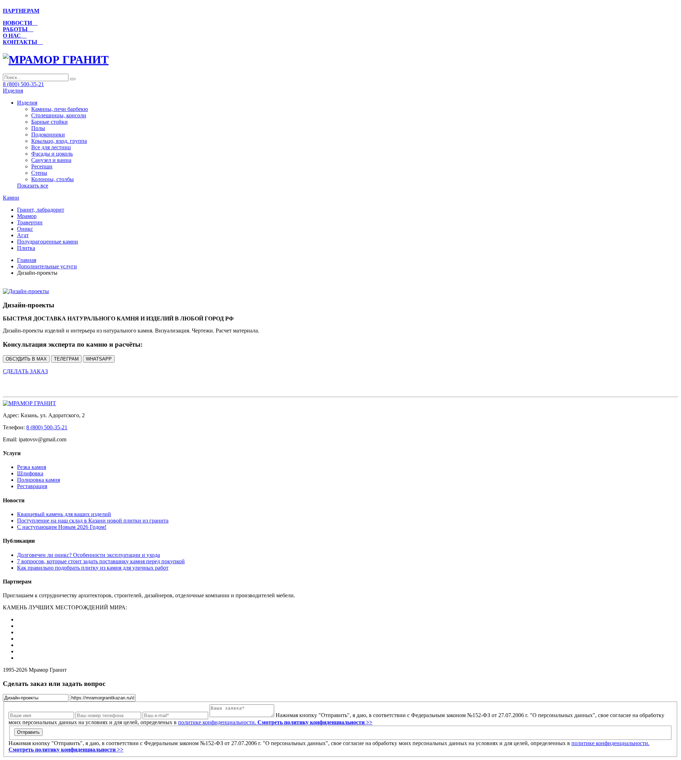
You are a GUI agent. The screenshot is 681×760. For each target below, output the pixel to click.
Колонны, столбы (52, 179)
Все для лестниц (51, 147)
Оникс (25, 229)
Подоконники (48, 135)
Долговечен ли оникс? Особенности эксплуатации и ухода (88, 555)
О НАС (15, 36)
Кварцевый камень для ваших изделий (64, 514)
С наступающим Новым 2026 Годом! (61, 527)
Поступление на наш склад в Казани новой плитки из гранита (92, 521)
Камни (11, 198)
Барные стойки (49, 122)
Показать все (32, 186)
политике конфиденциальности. (275, 722)
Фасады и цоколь (52, 154)
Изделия (13, 91)
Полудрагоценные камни (47, 242)
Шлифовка (30, 473)
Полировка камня (38, 480)
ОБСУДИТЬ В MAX (26, 359)
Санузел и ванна (51, 160)
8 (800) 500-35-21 (23, 84)
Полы (38, 128)
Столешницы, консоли (58, 115)
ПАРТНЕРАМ (21, 11)
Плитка (26, 248)
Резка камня (31, 467)
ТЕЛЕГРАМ (66, 359)
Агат (23, 235)
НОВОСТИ (20, 23)
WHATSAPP (99, 359)
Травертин (30, 222)
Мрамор (27, 216)
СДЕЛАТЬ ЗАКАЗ (25, 371)
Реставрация (32, 486)
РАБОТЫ (18, 29)
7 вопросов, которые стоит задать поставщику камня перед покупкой (101, 561)
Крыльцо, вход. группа (59, 141)
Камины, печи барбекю (59, 109)
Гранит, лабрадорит (40, 210)
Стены (39, 173)
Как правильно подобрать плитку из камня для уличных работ (92, 568)
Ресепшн (41, 166)
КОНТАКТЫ (23, 42)
